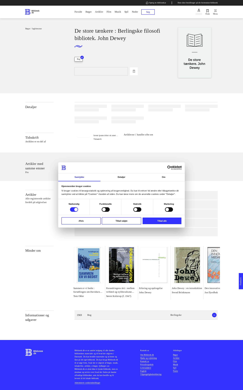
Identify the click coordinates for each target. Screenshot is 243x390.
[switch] (106, 209)
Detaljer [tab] (121, 177)
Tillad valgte (121, 221)
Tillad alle (162, 221)
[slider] (194, 53)
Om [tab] (163, 177)
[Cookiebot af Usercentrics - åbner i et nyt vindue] (169, 168)
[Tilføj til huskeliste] (134, 71)
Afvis (81, 221)
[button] (146, 315)
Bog (78, 59)
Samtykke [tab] (79, 177)
